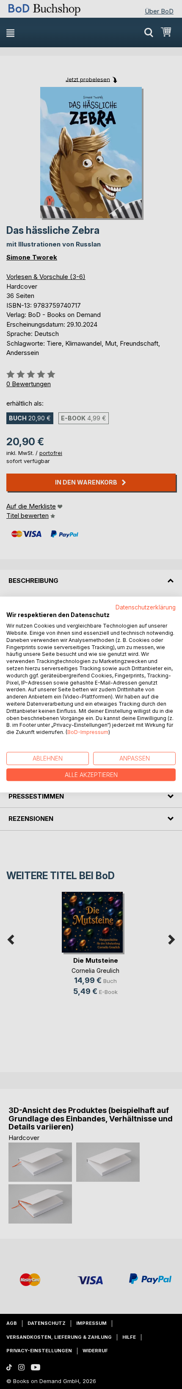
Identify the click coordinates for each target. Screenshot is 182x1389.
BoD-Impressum (87, 732)
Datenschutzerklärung (146, 607)
